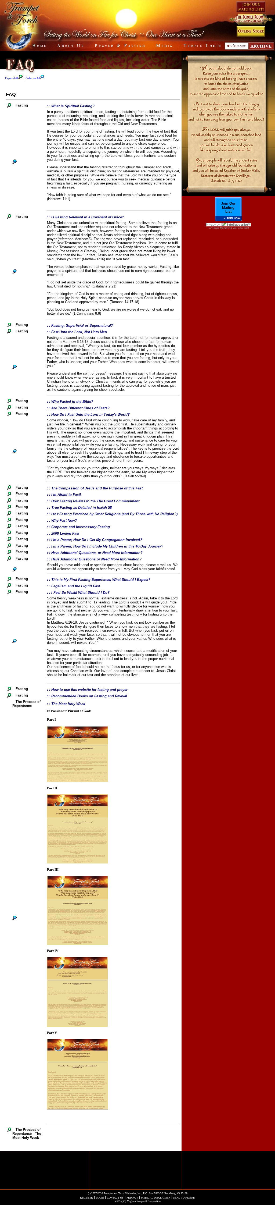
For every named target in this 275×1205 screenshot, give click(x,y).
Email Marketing (222, 227)
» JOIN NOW (232, 218)
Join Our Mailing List (228, 207)
